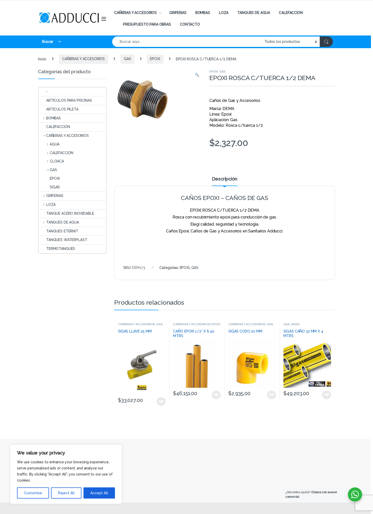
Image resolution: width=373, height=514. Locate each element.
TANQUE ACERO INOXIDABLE (70, 213)
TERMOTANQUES (60, 249)
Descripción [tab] (224, 179)
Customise (33, 493)
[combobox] (187, 41)
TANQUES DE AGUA (253, 13)
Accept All (99, 493)
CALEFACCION (290, 13)
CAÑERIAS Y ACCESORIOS (135, 13)
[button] (197, 75)
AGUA (54, 144)
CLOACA (57, 161)
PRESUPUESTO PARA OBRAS (147, 24)
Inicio (42, 59)
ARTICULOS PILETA (62, 109)
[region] (66, 474)
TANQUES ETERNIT (62, 231)
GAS (127, 59)
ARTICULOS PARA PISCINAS (69, 100)
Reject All (66, 493)
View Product (159, 401)
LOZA (223, 13)
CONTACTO (190, 24)
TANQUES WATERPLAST (66, 240)
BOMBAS (202, 13)
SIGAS (295, 324)
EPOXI (155, 59)
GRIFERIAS (178, 13)
